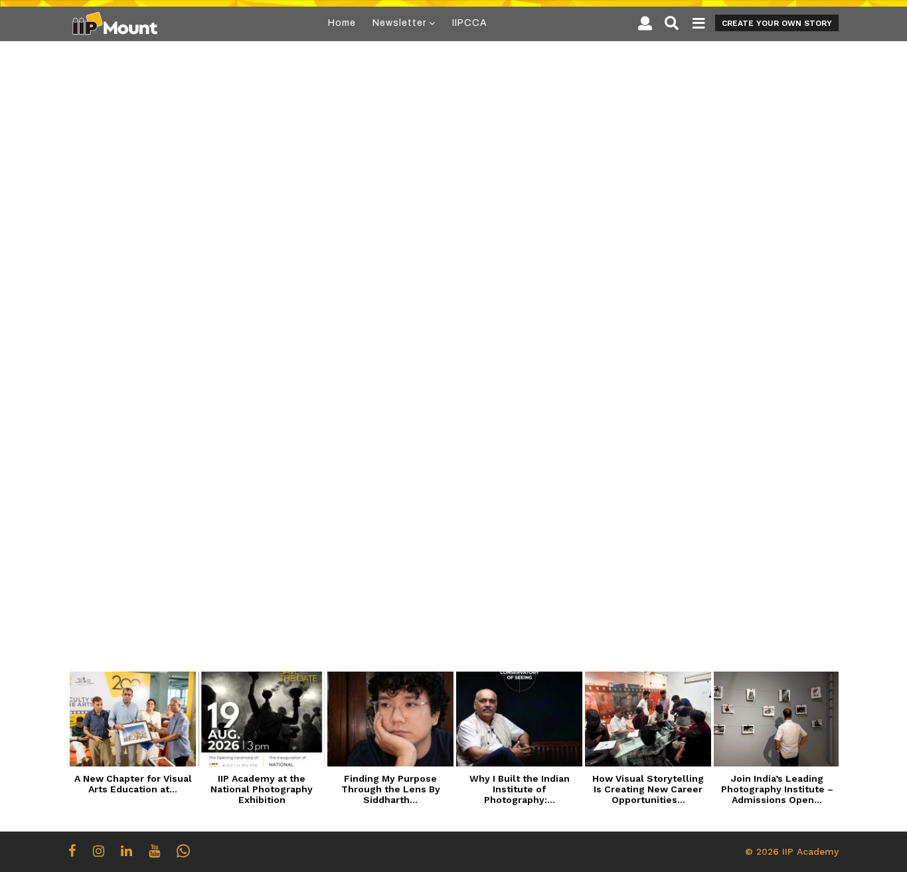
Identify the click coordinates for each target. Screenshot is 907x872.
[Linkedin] (126, 850)
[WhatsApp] (183, 850)
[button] (645, 23)
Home (342, 23)
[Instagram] (98, 850)
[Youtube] (154, 850)
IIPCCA (469, 23)
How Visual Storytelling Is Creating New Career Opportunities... (648, 789)
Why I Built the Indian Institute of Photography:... (519, 789)
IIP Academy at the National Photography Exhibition (261, 789)
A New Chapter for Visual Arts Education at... (133, 783)
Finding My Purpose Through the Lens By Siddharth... (390, 789)
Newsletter (399, 23)
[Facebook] (72, 850)
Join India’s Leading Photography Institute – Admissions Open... (777, 789)
